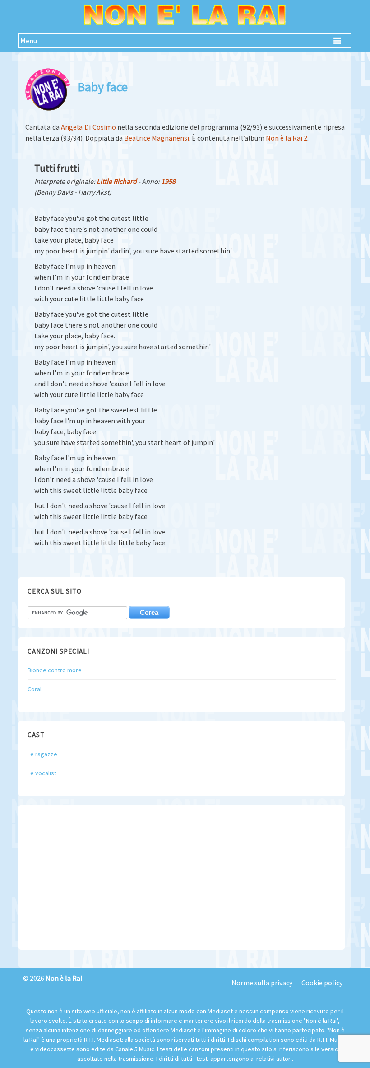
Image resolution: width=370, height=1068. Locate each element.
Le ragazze (42, 754)
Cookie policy (321, 982)
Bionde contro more (55, 670)
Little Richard (117, 181)
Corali (35, 689)
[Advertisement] (182, 877)
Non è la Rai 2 (286, 137)
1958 (168, 181)
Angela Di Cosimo (88, 126)
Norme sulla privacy (261, 982)
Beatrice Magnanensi (156, 137)
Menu (28, 40)
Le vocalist (42, 773)
